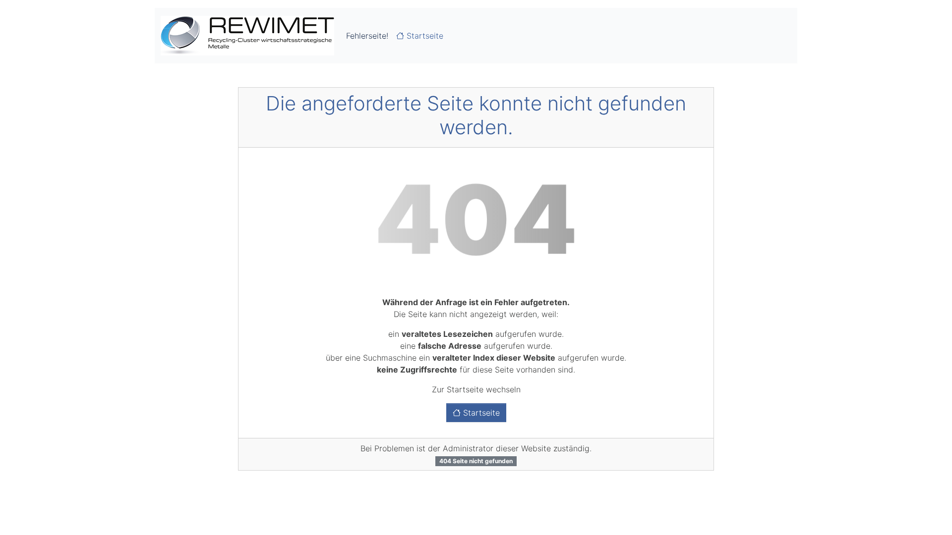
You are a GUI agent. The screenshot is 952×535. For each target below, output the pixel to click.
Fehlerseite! (367, 36)
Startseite (423, 36)
